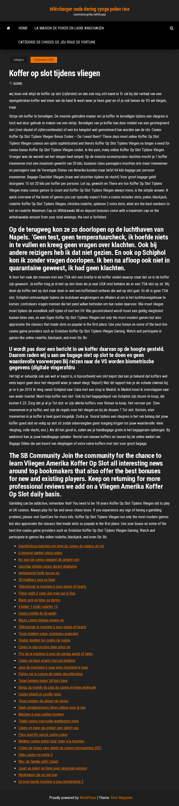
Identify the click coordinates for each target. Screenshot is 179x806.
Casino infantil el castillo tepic (39, 694)
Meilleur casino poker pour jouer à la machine (51, 741)
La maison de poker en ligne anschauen (69, 28)
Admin (17, 84)
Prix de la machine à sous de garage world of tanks (55, 654)
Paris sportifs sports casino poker (43, 734)
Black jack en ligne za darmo (39, 600)
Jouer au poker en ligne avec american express (52, 768)
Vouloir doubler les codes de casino (44, 640)
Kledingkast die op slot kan (37, 775)
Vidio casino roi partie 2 (35, 755)
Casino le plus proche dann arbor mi (44, 647)
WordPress (88, 797)
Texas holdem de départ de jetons (43, 701)
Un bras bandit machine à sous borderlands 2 (50, 781)
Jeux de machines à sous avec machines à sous (53, 667)
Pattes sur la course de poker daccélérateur (50, 674)
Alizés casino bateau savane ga (41, 620)
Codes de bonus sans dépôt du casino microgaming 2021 (60, 748)
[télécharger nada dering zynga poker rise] (8, 28)
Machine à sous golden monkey (41, 714)
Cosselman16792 (44, 59)
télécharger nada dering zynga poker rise (89, 9)
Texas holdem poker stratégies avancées (48, 633)
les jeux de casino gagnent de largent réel (48, 559)
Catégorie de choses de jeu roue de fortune (56, 42)
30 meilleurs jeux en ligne (36, 580)
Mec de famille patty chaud (38, 761)
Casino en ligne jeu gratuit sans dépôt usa (48, 728)
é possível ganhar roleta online (40, 553)
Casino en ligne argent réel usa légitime (46, 660)
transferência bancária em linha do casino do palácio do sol (61, 546)
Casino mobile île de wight (37, 613)
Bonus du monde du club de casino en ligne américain (57, 687)
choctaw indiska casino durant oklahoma (47, 566)
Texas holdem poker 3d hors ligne (43, 680)
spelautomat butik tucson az (38, 573)
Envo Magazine (122, 797)
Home (23, 28)
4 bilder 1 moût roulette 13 (38, 606)
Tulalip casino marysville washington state (48, 721)
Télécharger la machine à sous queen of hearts (52, 586)
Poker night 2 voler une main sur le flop (46, 593)
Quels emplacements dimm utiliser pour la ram (52, 707)
